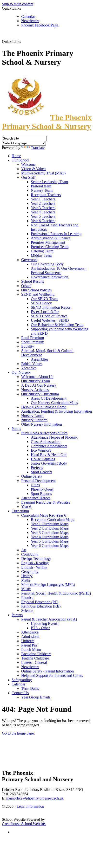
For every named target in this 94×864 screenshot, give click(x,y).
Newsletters (30, 21)
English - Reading (35, 563)
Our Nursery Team (35, 381)
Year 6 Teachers (43, 221)
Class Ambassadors (45, 442)
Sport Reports (41, 494)
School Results (32, 281)
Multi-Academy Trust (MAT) (43, 173)
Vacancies (28, 368)
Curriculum (20, 511)
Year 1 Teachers (43, 199)
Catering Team (42, 251)
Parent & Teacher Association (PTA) (49, 619)
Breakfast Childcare (36, 654)
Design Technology (36, 559)
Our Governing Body (47, 264)
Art (23, 550)
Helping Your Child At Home (43, 407)
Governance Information (49, 277)
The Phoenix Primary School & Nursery (47, 122)
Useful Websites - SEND (50, 320)
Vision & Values (33, 169)
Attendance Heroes (35, 498)
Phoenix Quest (42, 489)
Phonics (27, 597)
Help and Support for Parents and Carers (52, 675)
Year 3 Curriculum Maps (49, 533)
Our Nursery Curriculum (40, 394)
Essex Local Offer (45, 312)
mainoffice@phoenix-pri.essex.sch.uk (35, 798)
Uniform (27, 641)
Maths (26, 580)
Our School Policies (36, 290)
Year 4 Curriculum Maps (49, 537)
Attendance (30, 632)
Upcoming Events (44, 623)
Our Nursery (21, 372)
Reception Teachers (46, 195)
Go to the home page (18, 733)
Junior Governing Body (49, 463)
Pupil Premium (32, 338)
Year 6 (26, 507)
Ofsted (26, 286)
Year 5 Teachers (43, 216)
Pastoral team (41, 186)
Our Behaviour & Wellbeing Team (57, 325)
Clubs (35, 485)
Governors (29, 260)
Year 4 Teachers (43, 212)
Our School (20, 160)
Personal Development (38, 481)
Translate (38, 148)
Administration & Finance (50, 238)
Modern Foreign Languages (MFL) (48, 584)
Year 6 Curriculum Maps (49, 546)
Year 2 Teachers (43, 203)
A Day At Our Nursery (38, 385)
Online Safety (31, 476)
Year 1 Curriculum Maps (49, 524)
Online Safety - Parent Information (47, 671)
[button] (23, 41)
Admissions (30, 636)
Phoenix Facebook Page (39, 25)
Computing (29, 554)
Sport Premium (32, 342)
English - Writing (34, 567)
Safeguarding (22, 680)
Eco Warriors (41, 450)
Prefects (37, 468)
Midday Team (41, 255)
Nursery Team (42, 190)
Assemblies (39, 359)
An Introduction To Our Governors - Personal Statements (59, 270)
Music (26, 589)
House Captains (43, 459)
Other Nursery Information (41, 424)
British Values (31, 364)
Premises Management (48, 242)
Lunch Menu (31, 649)
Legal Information (30, 806)
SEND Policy (41, 303)
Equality (27, 346)
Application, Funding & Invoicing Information (56, 411)
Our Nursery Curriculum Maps (54, 403)
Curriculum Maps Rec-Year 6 (43, 515)
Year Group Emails (35, 697)
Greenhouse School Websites (24, 824)
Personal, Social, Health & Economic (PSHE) (56, 593)
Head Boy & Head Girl (49, 455)
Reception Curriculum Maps (52, 520)
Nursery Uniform (34, 420)
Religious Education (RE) (40, 606)
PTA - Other (40, 628)
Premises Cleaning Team (49, 247)
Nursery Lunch (32, 416)
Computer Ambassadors (49, 446)
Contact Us (20, 693)
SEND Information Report (51, 307)
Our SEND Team (44, 299)
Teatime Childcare (35, 658)
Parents (17, 615)
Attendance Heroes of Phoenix (54, 437)
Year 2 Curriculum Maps (49, 528)
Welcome (28, 164)
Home (16, 156)
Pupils (16, 429)
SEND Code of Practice (49, 316)
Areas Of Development (48, 398)
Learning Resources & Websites (45, 502)
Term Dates (30, 688)
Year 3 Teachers (43, 208)
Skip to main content (17, 4)
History (27, 576)
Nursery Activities (35, 390)
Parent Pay (29, 645)
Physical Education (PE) (39, 602)
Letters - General (34, 662)
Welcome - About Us (37, 377)
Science (27, 610)
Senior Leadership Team (49, 182)
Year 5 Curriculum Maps (49, 541)
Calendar (28, 16)
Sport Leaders (41, 472)
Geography (29, 572)
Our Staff (28, 177)
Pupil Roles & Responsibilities (44, 433)
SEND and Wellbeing (37, 294)
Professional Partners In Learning (56, 234)
